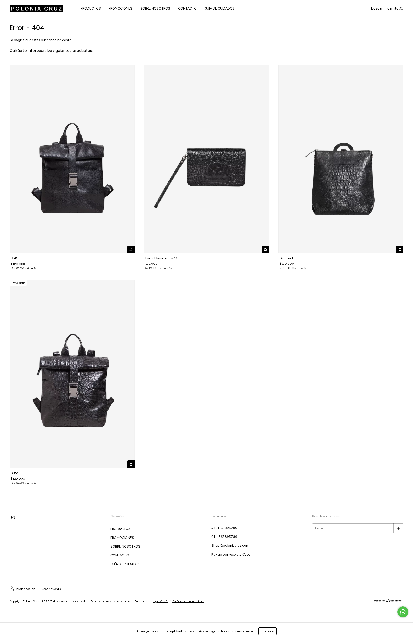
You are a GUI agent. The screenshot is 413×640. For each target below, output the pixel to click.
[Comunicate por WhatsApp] (402, 611)
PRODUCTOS (91, 8)
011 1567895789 (224, 537)
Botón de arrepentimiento (188, 601)
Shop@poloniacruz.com (230, 546)
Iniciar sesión (25, 589)
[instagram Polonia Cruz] (13, 517)
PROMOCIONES (120, 8)
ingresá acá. (160, 601)
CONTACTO (187, 8)
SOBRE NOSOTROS (155, 8)
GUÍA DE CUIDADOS (220, 8)
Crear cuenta (51, 589)
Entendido (267, 631)
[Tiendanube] (388, 601)
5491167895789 (224, 528)
